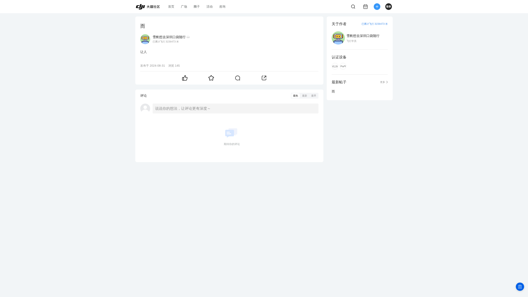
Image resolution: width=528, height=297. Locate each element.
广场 (184, 6)
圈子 (197, 6)
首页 (171, 6)
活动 (209, 6)
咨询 (222, 6)
